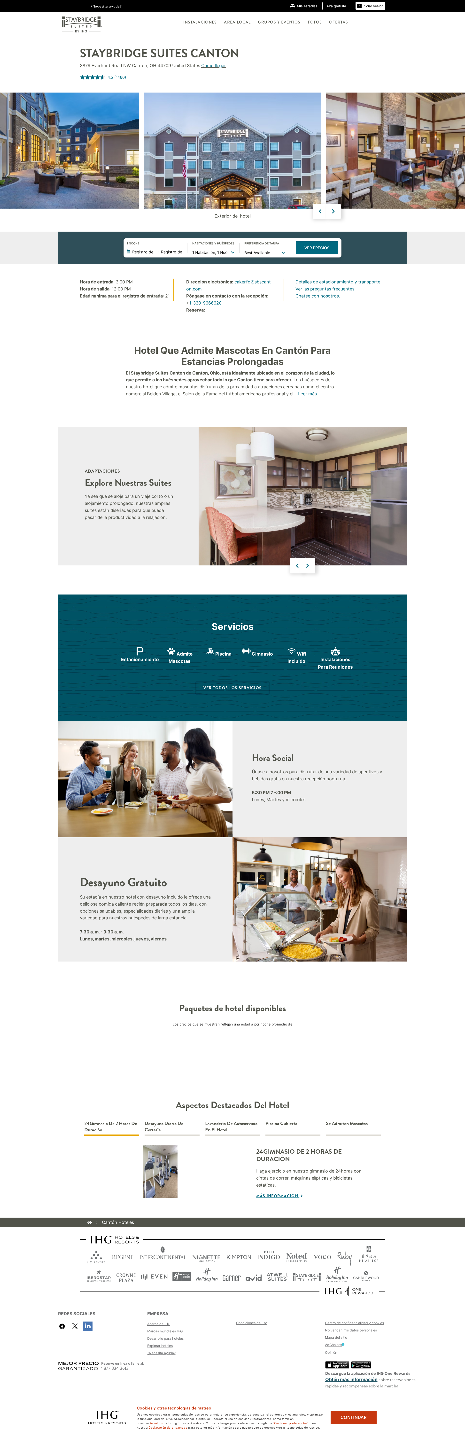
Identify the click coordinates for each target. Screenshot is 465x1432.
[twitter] (75, 1326)
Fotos (315, 22)
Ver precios (316, 247)
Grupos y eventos (279, 22)
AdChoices (333, 1345)
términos (156, 1423)
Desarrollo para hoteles (165, 1338)
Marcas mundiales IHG (165, 1331)
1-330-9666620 (205, 302)
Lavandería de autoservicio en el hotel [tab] (231, 1126)
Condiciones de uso (251, 1323)
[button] (370, 6)
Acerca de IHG (158, 1324)
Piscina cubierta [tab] (281, 1123)
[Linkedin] (88, 1326)
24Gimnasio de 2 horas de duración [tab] (110, 1126)
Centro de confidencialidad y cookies (354, 1323)
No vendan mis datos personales (351, 1330)
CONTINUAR (354, 1417)
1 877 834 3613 (115, 1368)
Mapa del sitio (336, 1337)
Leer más (307, 393)
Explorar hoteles (160, 1346)
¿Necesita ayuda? (161, 1353)
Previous (320, 211)
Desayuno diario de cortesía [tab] (164, 1126)
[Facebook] (63, 1326)
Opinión (331, 1352)
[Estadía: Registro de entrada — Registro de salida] (154, 252)
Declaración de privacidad (167, 1427)
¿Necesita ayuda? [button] (106, 6)
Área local (237, 22)
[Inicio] (90, 1222)
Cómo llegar (213, 65)
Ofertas (338, 22)
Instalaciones (200, 22)
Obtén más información (351, 1379)
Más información (277, 1196)
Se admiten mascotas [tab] (347, 1123)
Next (333, 211)
